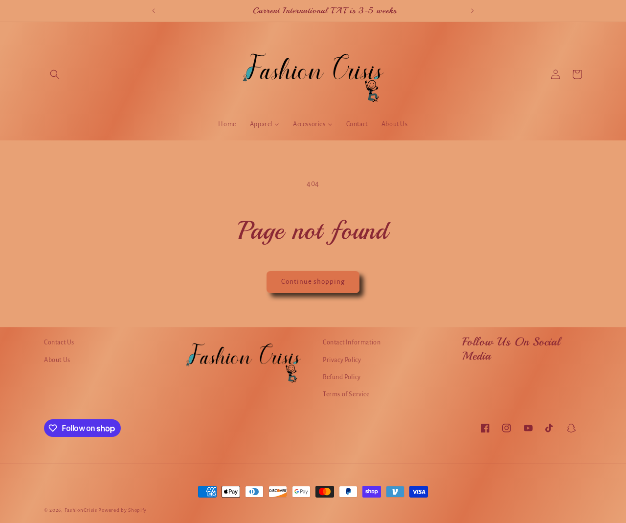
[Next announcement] (472, 11)
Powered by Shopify (122, 510)
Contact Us (59, 342)
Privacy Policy (342, 359)
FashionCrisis (81, 510)
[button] (55, 74)
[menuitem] (227, 124)
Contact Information (351, 342)
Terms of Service (346, 393)
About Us (57, 359)
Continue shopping (313, 281)
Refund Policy (342, 376)
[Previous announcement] (153, 11)
